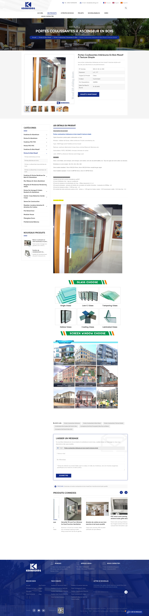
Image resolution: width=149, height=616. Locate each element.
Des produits (52, 13)
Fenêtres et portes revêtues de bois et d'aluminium (34, 176)
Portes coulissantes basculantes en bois (35, 165)
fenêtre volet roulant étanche (59, 591)
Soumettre (63, 475)
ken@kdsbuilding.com (92, 2)
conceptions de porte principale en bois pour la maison (94, 426)
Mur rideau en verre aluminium (34, 181)
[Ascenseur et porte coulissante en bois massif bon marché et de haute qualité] (90, 508)
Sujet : (79, 448)
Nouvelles (28, 591)
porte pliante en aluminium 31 (114, 522)
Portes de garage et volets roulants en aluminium (33, 191)
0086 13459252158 (72, 2)
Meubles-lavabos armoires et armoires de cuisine (34, 206)
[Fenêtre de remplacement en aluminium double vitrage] (27, 253)
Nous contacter (47, 16)
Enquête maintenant (88, 94)
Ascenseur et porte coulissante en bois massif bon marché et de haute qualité (86, 486)
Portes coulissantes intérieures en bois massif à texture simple (81, 448)
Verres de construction (31, 201)
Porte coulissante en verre (78, 588)
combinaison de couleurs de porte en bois (66, 426)
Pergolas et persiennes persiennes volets (35, 185)
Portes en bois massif (45, 37)
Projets (81, 13)
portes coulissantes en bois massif (92, 423)
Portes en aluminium (30, 138)
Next (126, 492)
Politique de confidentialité (100, 611)
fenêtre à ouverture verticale (79, 585)
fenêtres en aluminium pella (58, 585)
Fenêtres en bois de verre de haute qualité (79, 598)
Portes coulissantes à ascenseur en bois (65, 37)
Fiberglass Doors (29, 218)
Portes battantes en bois (32, 157)
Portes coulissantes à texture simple (113, 423)
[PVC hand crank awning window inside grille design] (65, 506)
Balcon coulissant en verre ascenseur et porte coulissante (40, 240)
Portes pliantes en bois (32, 160)
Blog (40, 594)
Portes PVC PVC (29, 146)
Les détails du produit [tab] (64, 126)
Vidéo (106, 13)
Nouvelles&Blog (94, 13)
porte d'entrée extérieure (57, 597)
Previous (121, 492)
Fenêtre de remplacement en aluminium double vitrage (38, 251)
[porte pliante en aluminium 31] (115, 508)
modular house (29, 214)
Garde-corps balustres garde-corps (34, 197)
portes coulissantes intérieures (72, 423)
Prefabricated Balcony (31, 222)
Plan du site (83, 611)
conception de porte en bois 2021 (63, 429)
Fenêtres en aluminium (31, 134)
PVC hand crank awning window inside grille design (63, 517)
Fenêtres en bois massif (31, 149)
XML (90, 611)
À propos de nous (67, 13)
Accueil (40, 13)
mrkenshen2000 (111, 569)
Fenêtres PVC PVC (30, 142)
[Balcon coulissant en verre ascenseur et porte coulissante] (27, 243)
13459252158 (91, 569)
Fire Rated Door (29, 211)
